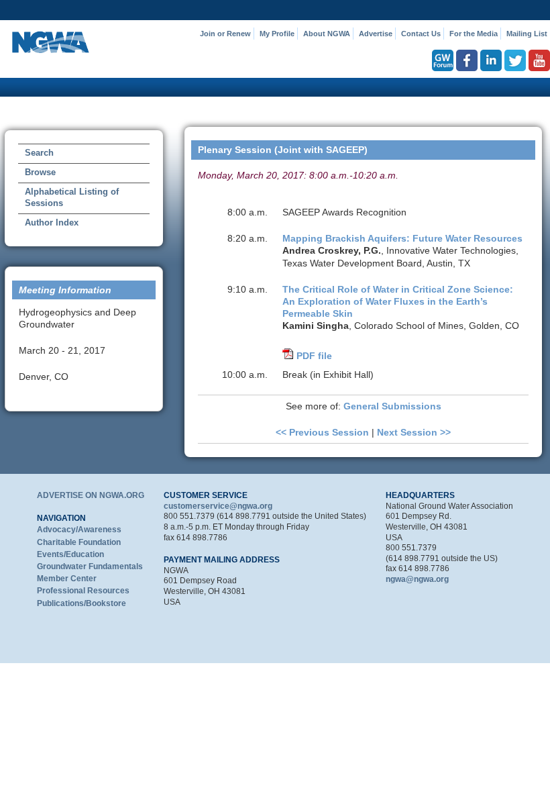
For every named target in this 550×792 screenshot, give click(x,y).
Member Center (67, 578)
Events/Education (70, 554)
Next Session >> (414, 432)
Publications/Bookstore (81, 603)
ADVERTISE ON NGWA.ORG (90, 495)
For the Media (473, 34)
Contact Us (421, 34)
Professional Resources (83, 590)
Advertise (375, 34)
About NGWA (326, 34)
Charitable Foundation (79, 542)
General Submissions (392, 406)
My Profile (277, 34)
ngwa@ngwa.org (417, 579)
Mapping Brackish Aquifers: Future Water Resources (402, 238)
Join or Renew (225, 34)
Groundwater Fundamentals (90, 566)
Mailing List (526, 34)
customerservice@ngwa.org (218, 506)
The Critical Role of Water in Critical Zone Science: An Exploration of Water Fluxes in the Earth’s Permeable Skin (397, 301)
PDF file (314, 355)
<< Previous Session (322, 432)
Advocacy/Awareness (79, 529)
